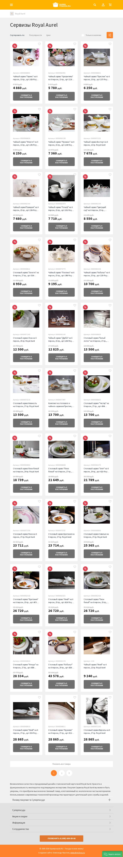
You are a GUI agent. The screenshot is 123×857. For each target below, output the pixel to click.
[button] (112, 854)
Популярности (35, 35)
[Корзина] (110, 5)
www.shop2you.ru (77, 852)
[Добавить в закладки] (39, 44)
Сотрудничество (20, 829)
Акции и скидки (19, 816)
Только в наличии (93, 35)
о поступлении (26, 96)
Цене (48, 35)
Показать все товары (61, 764)
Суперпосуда (18, 810)
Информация (18, 822)
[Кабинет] (103, 5)
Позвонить (61, 838)
